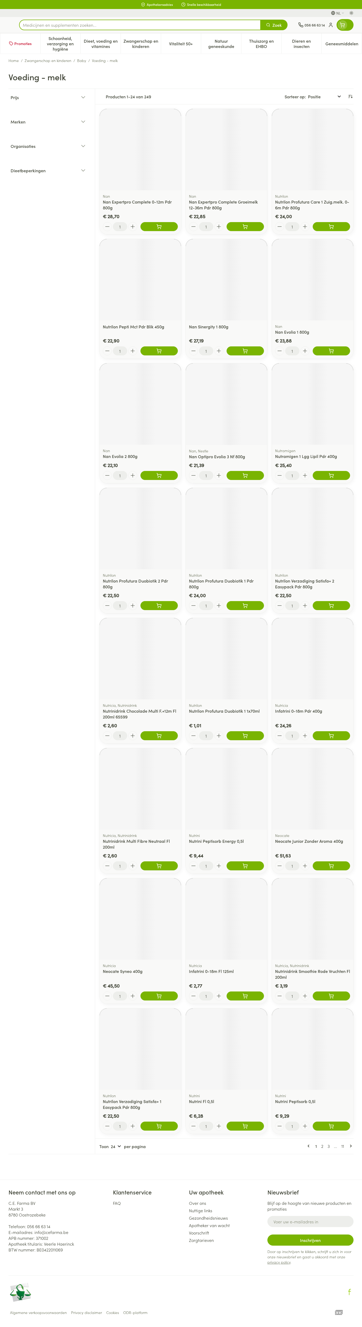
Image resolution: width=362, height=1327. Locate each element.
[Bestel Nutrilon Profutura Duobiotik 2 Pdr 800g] (159, 605)
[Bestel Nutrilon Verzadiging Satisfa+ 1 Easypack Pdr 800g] (159, 1126)
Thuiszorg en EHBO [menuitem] (265, 43)
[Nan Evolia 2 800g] (140, 404)
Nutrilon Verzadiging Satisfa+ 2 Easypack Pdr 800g (304, 583)
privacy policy (278, 1262)
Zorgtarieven (201, 1240)
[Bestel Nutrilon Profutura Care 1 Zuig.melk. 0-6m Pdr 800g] (331, 226)
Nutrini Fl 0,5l (201, 1101)
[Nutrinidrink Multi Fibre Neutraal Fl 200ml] (140, 789)
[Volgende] (350, 1146)
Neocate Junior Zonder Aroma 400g (309, 841)
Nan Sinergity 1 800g (208, 326)
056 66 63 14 (38, 1226)
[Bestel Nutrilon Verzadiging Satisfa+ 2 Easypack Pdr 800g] (331, 605)
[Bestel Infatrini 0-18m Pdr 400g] (331, 735)
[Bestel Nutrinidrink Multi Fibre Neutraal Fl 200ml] (159, 865)
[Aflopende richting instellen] (350, 96)
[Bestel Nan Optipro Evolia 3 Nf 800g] (245, 475)
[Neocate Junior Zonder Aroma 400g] (312, 789)
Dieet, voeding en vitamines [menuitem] (102, 43)
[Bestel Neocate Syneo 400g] (159, 995)
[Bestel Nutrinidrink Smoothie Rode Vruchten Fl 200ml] (331, 995)
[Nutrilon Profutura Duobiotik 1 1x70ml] (226, 658)
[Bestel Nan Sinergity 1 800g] (245, 350)
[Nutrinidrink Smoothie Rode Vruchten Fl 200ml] (312, 919)
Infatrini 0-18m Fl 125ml (211, 971)
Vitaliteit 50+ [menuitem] (185, 45)
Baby (81, 60)
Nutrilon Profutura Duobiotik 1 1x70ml (224, 711)
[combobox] (140, 25)
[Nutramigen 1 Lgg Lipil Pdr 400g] (312, 404)
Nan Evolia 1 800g (292, 332)
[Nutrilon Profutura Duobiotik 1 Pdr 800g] (226, 528)
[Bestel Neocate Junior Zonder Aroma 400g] (331, 865)
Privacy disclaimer (86, 1312)
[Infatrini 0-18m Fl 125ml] (226, 919)
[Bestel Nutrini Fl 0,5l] (245, 1126)
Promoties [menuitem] (23, 43)
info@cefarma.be (51, 1232)
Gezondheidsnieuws (208, 1218)
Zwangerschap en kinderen (48, 60)
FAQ (117, 1203)
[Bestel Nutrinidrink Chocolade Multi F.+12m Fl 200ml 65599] (159, 735)
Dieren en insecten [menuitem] (306, 43)
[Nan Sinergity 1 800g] (226, 279)
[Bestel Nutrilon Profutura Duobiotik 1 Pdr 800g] (245, 605)
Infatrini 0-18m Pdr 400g (298, 711)
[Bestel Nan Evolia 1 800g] (331, 350)
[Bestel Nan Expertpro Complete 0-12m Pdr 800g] (159, 226)
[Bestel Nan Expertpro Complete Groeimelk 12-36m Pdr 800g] (245, 226)
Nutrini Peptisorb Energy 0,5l (216, 841)
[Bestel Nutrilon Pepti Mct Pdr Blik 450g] (159, 350)
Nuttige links (200, 1210)
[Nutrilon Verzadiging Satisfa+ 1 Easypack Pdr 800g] (140, 1049)
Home (13, 60)
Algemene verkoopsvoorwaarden (38, 1312)
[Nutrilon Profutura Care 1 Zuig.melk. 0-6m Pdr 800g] (312, 149)
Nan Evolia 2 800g (120, 456)
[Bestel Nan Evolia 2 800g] (159, 475)
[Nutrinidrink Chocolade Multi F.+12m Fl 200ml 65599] (140, 658)
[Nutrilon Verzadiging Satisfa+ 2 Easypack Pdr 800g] (312, 528)
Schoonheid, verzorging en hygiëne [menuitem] (63, 43)
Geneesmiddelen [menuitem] (343, 45)
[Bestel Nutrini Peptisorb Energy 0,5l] (245, 865)
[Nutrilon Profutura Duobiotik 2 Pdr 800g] (140, 528)
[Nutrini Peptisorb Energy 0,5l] (226, 789)
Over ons (197, 1203)
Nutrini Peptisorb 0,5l (295, 1101)
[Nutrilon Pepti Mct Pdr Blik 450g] (140, 279)
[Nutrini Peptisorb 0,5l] (312, 1049)
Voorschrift (199, 1233)
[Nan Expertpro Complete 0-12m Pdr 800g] (140, 149)
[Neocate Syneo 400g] (140, 919)
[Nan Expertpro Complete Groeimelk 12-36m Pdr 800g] (226, 149)
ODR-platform (135, 1312)
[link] (309, 1146)
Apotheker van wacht (209, 1225)
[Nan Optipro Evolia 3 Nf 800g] (226, 404)
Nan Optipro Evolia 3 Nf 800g (217, 456)
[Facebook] (350, 1292)
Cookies (112, 1312)
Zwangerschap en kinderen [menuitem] (142, 43)
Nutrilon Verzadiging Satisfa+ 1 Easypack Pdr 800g (132, 1104)
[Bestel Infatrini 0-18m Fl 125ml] (245, 995)
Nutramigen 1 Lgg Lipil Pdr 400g (306, 456)
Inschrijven (310, 1240)
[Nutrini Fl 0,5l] (226, 1049)
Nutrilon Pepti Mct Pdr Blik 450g (133, 326)
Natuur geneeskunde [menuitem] (224, 43)
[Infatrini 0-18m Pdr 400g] (312, 658)
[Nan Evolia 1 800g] (312, 279)
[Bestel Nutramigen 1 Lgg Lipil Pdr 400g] (331, 475)
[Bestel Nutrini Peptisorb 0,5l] (331, 1126)
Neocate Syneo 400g (123, 971)
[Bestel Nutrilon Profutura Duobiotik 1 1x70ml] (245, 735)
